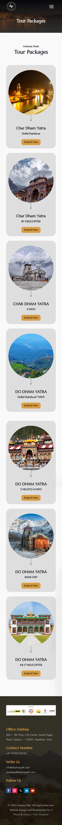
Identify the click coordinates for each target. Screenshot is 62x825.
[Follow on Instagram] (14, 790)
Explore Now (31, 142)
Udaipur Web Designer (36, 814)
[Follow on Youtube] (32, 790)
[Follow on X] (20, 790)
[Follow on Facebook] (8, 790)
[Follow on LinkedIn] (26, 790)
